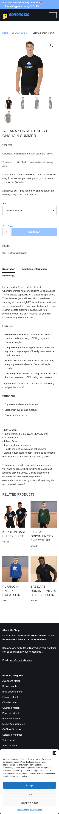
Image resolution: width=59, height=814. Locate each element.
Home (5, 33)
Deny (29, 794)
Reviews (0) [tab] (8, 275)
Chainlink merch (10, 702)
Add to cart (34, 232)
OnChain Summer (20, 33)
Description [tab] (8, 269)
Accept (29, 785)
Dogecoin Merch (10, 713)
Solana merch (9, 745)
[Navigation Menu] (53, 15)
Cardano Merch (10, 697)
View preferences (30, 802)
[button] (54, 753)
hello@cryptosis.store (20, 660)
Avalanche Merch (11, 680)
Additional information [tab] (34, 269)
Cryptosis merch (11, 707)
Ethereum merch (11, 718)
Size (4, 203)
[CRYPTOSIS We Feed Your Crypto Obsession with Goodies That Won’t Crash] (18, 15)
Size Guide (8, 226)
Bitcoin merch (9, 686)
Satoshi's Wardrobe (12, 734)
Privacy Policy (36, 810)
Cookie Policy (23, 810)
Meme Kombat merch (13, 724)
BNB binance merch (12, 691)
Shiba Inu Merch (10, 740)
